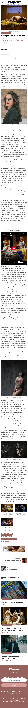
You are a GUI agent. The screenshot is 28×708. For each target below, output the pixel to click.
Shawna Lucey (6, 632)
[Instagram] (11, 672)
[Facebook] (14, 672)
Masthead (18, 691)
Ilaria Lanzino (7, 536)
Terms (13, 691)
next (8, 567)
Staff (3, 604)
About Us (3, 691)
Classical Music (7, 533)
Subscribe (14, 685)
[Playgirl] (14, 2)
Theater (5, 541)
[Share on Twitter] (7, 53)
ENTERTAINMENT (6, 33)
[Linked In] (19, 672)
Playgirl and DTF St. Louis (12, 602)
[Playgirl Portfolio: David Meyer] (24, 560)
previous (18, 558)
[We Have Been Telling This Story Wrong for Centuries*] (14, 616)
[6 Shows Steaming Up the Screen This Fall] (14, 644)
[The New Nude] (3, 568)
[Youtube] (17, 672)
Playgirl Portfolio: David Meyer (13, 561)
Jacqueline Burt (6, 660)
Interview (5, 539)
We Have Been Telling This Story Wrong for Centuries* (13, 629)
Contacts (24, 691)
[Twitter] (9, 672)
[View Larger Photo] (7, 508)
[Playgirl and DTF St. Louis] (14, 590)
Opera (14, 539)
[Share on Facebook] (3, 53)
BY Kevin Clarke (5, 45)
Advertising (17, 693)
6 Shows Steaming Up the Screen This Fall (12, 657)
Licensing (10, 693)
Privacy (8, 691)
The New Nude (12, 569)
